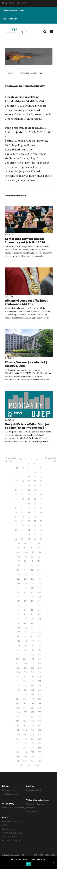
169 (18, 623)
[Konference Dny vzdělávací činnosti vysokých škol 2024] (29, 219)
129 (18, 579)
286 (25, 752)
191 (32, 645)
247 (32, 708)
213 (18, 672)
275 (32, 739)
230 (25, 690)
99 (31, 543)
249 (18, 712)
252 (39, 712)
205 (17, 663)
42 (16, 494)
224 (39, 681)
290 (25, 756)
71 (41, 517)
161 (18, 614)
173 (18, 628)
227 (32, 685)
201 (17, 659)
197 (18, 654)
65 (35, 512)
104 (39, 548)
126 (25, 574)
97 (19, 543)
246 (25, 708)
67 (16, 517)
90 (35, 534)
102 (25, 548)
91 (41, 534)
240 (39, 699)
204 (39, 659)
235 (32, 694)
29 (29, 481)
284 (39, 748)
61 (41, 508)
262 (24, 725)
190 (25, 645)
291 (32, 756)
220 (39, 677)
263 (32, 725)
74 (29, 521)
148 (39, 597)
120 (38, 565)
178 (25, 632)
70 (35, 517)
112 (39, 557)
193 (18, 650)
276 (39, 739)
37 (16, 490)
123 (32, 570)
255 (32, 716)
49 (29, 499)
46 (41, 494)
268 (39, 730)
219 (32, 677)
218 (25, 677)
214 (25, 672)
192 (39, 645)
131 (32, 579)
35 (35, 486)
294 (25, 761)
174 (25, 628)
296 (40, 761)
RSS (22, 855)
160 (39, 610)
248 (39, 708)
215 (32, 672)
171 (32, 623)
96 (41, 539)
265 (17, 730)
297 (21, 765)
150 (25, 601)
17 (17, 472)
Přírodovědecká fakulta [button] (13, 11)
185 (18, 641)
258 (24, 721)
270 (25, 734)
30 (35, 481)
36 (41, 486)
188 (39, 641)
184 (38, 637)
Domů (10, 73)
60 (35, 508)
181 (18, 637)
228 (39, 685)
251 (32, 712)
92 (16, 539)
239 (32, 699)
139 (32, 588)
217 (18, 677)
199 (32, 654)
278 (25, 743)
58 (22, 508)
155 (32, 605)
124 (38, 570)
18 (23, 472)
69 (29, 517)
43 (22, 494)
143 (32, 592)
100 (38, 543)
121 (18, 570)
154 (25, 605)
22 (16, 476)
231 (32, 690)
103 (32, 548)
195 (32, 650)
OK (28, 864)
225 (17, 685)
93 (22, 539)
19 (29, 472)
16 (41, 468)
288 (39, 752)
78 (23, 525)
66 (41, 512)
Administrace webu (10, 855)
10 (34, 463)
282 (24, 748)
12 (17, 468)
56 (41, 503)
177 (18, 632)
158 (25, 610)
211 (32, 668)
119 (32, 565)
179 (32, 632)
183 (32, 637)
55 (35, 503)
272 (39, 734)
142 (25, 592)
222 (24, 681)
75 (35, 521)
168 (39, 619)
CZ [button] (3, 4)
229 (18, 690)
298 (28, 765)
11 (39, 463)
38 (22, 490)
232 (39, 690)
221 (18, 681)
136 (39, 583)
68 (22, 517)
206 (25, 663)
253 (17, 716)
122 (25, 570)
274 (25, 739)
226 (25, 685)
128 (39, 574)
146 (25, 597)
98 (25, 543)
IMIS (18, 4)
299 (36, 765)
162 (25, 614)
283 (32, 748)
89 (29, 534)
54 (29, 503)
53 (22, 503)
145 (18, 597)
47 (16, 499)
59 (29, 508)
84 (29, 530)
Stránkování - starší (50, 459)
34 (29, 486)
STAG (11, 4)
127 (32, 574)
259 (32, 721)
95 (35, 539)
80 (35, 525)
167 (32, 619)
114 (25, 561)
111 (32, 557)
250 (25, 712)
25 (35, 476)
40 (35, 490)
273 (17, 739)
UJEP (24, 4)
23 (22, 476)
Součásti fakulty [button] (10, 19)
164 (39, 614)
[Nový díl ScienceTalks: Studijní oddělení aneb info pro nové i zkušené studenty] (29, 404)
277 (17, 743)
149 (18, 601)
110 (26, 557)
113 (19, 561)
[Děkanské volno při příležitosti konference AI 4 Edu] (29, 281)
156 (39, 605)
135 (32, 583)
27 (16, 481)
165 (18, 619)
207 (32, 663)
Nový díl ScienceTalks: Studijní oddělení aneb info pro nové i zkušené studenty (27, 427)
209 (18, 668)
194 (25, 650)
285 (17, 752)
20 (35, 472)
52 (16, 503)
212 (39, 668)
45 (35, 494)
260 (39, 721)
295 (32, 761)
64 (28, 512)
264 (39, 725)
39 (29, 490)
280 (39, 743)
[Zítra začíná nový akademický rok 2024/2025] (29, 343)
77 (16, 525)
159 (32, 610)
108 (39, 552)
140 (39, 588)
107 (32, 552)
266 (25, 730)
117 (18, 565)
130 (25, 579)
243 (32, 703)
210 (25, 668)
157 (18, 610)
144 (39, 592)
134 (25, 583)
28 (23, 481)
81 (41, 525)
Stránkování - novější (10, 459)
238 (24, 699)
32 (16, 486)
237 (17, 699)
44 (28, 494)
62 (16, 512)
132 (39, 579)
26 (41, 476)
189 (18, 645)
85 (35, 530)
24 (29, 476)
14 (29, 468)
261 (17, 725)
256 (39, 716)
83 (22, 530)
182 (25, 637)
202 (24, 659)
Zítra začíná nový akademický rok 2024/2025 (26, 364)
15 (35, 468)
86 (41, 530)
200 (39, 654)
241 (17, 703)
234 (25, 694)
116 (38, 561)
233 (17, 694)
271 (32, 734)
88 (22, 534)
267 (32, 730)
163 (32, 614)
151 (32, 601)
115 (32, 561)
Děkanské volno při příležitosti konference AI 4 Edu (26, 302)
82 (16, 530)
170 (25, 623)
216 (39, 672)
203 (32, 659)
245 (17, 708)
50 (35, 499)
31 (41, 481)
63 (22, 512)
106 (25, 552)
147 (32, 597)
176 (39, 628)
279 (32, 743)
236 (39, 694)
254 (25, 716)
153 (18, 605)
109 (18, 557)
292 (39, 756)
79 (29, 525)
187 (32, 641)
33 (22, 486)
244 (39, 703)
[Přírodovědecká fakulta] (10, 30)
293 (17, 761)
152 (39, 601)
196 (39, 650)
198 (25, 654)
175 (32, 628)
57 (16, 508)
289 (17, 756)
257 (17, 721)
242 (24, 703)
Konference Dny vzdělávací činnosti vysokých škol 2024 (25, 240)
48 (22, 499)
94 (28, 539)
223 (32, 681)
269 (18, 734)
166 (25, 619)
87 (16, 534)
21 (41, 472)
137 (18, 588)
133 (18, 583)
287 (32, 752)
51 (41, 499)
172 (39, 623)
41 (41, 490)
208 (39, 663)
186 (25, 641)
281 (18, 748)
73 (22, 521)
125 (18, 574)
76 (41, 521)
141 (18, 592)
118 (25, 565)
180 (39, 632)
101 (18, 548)
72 (16, 521)
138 (25, 588)
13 (23, 468)
